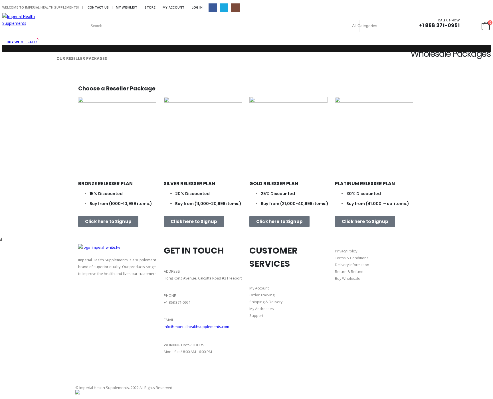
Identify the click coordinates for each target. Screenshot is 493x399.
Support (256, 315)
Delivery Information (352, 264)
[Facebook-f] (171, 374)
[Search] (395, 26)
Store (150, 7)
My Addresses (261, 308)
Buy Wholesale (347, 278)
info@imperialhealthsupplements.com (196, 326)
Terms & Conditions (352, 258)
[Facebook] (213, 7)
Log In (197, 7)
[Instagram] (235, 7)
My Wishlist (126, 7)
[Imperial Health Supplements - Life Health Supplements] (30, 20)
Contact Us (98, 7)
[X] (224, 7)
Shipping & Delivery (265, 301)
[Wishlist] (475, 26)
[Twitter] (201, 374)
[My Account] (465, 26)
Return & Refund (349, 271)
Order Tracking (261, 295)
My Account (174, 7)
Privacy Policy (346, 251)
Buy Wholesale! (22, 42)
